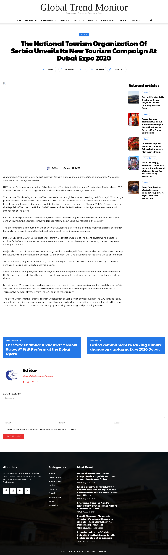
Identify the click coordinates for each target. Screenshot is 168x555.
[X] (37, 381)
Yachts (63, 20)
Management (107, 20)
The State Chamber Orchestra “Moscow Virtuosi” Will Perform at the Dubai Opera (41, 349)
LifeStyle (77, 20)
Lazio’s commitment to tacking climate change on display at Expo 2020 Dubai (126, 347)
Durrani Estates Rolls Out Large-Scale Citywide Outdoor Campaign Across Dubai (153, 102)
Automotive (47, 20)
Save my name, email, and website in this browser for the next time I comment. (41, 429)
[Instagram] (28, 381)
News (123, 20)
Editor (55, 168)
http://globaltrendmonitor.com (37, 376)
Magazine (136, 20)
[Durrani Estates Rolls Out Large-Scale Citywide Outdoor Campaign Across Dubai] (133, 97)
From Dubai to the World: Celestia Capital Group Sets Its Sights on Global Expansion (153, 193)
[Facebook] (23, 381)
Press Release (150, 158)
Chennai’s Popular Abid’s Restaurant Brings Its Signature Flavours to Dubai (152, 147)
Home (18, 20)
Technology (31, 20)
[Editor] (49, 168)
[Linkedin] (33, 381)
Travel (91, 20)
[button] (151, 20)
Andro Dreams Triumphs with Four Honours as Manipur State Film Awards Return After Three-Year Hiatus (152, 125)
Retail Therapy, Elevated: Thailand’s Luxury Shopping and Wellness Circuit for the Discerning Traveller (153, 169)
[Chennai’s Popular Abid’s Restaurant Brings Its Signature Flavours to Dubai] (133, 143)
